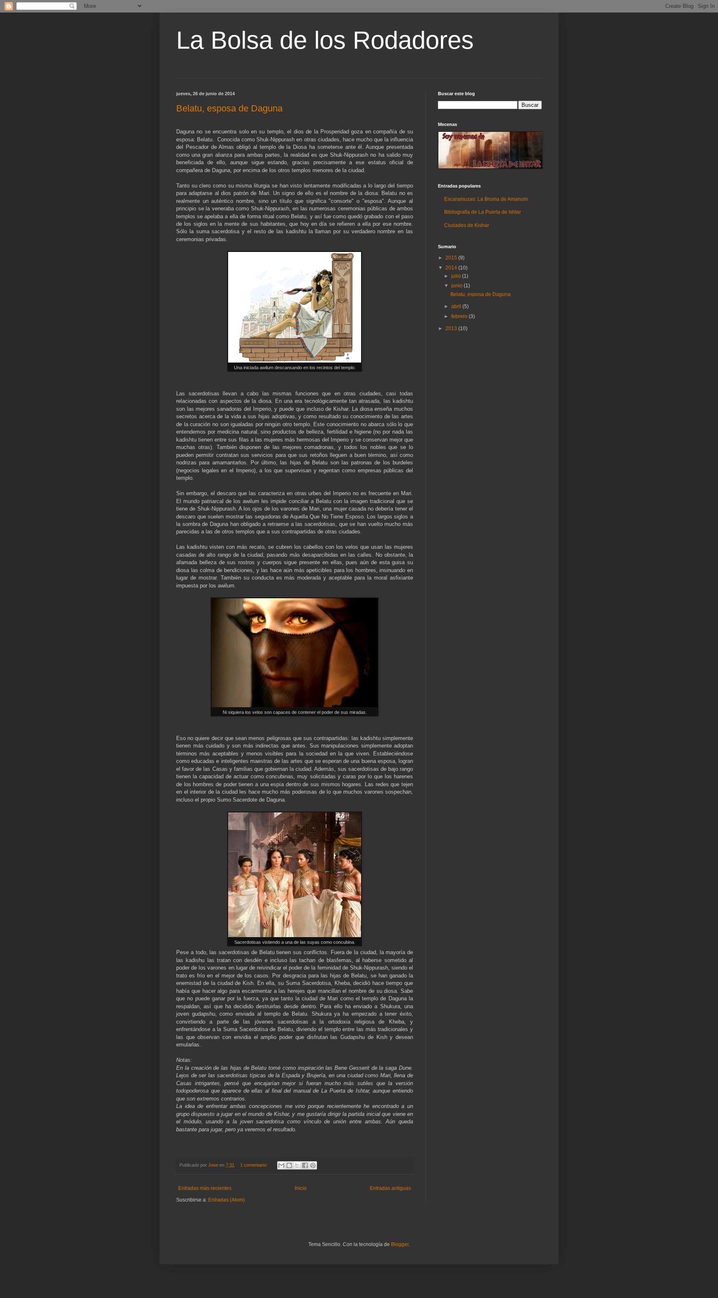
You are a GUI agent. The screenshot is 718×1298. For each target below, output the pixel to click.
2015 (451, 258)
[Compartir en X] (297, 1165)
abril (456, 306)
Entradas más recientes (204, 1188)
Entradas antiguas (390, 1188)
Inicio (301, 1188)
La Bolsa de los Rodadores (325, 40)
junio (457, 286)
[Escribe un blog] (289, 1165)
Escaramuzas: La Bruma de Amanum (486, 199)
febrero (460, 316)
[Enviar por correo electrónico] (281, 1165)
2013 (451, 328)
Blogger (399, 1244)
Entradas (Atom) (226, 1200)
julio (456, 276)
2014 (451, 268)
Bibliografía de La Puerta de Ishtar (482, 212)
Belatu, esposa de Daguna (229, 108)
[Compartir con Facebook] (305, 1165)
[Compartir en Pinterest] (313, 1165)
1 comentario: (254, 1164)
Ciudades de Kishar (466, 225)
